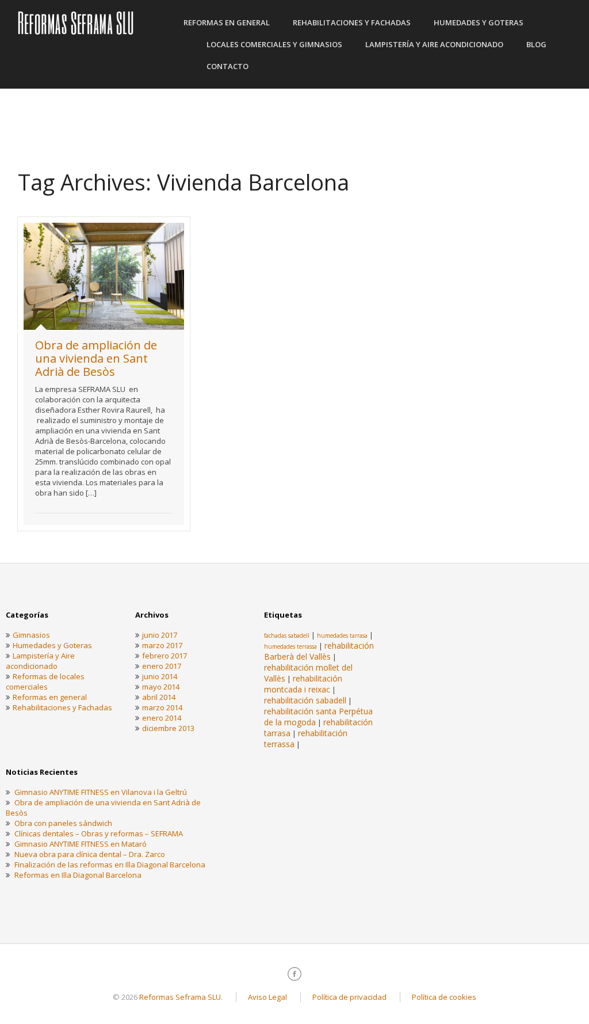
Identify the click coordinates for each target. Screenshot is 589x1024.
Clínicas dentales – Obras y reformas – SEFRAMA (98, 833)
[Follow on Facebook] (294, 974)
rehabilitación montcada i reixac (303, 684)
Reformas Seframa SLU (180, 997)
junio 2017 (159, 635)
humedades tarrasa (342, 635)
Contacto (227, 66)
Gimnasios (31, 635)
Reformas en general (226, 22)
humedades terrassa (290, 646)
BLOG (536, 44)
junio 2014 (159, 676)
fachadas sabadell (286, 635)
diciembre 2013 (168, 728)
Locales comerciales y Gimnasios (274, 44)
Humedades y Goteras (478, 22)
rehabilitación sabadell (305, 700)
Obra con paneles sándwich (63, 823)
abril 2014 (158, 697)
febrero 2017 (164, 655)
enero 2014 (161, 718)
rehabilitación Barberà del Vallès (319, 651)
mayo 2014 (160, 687)
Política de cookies (444, 997)
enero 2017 (161, 666)
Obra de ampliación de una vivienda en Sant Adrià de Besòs (96, 358)
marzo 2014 (162, 707)
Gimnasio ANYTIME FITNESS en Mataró (80, 844)
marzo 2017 (162, 645)
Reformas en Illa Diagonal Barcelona (77, 875)
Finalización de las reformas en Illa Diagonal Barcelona (109, 864)
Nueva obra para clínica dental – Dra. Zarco (89, 854)
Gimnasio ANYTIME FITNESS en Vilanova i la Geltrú (100, 792)
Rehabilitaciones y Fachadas (352, 22)
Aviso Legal (267, 997)
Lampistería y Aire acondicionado (434, 44)
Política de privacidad (349, 997)
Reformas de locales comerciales (45, 681)
